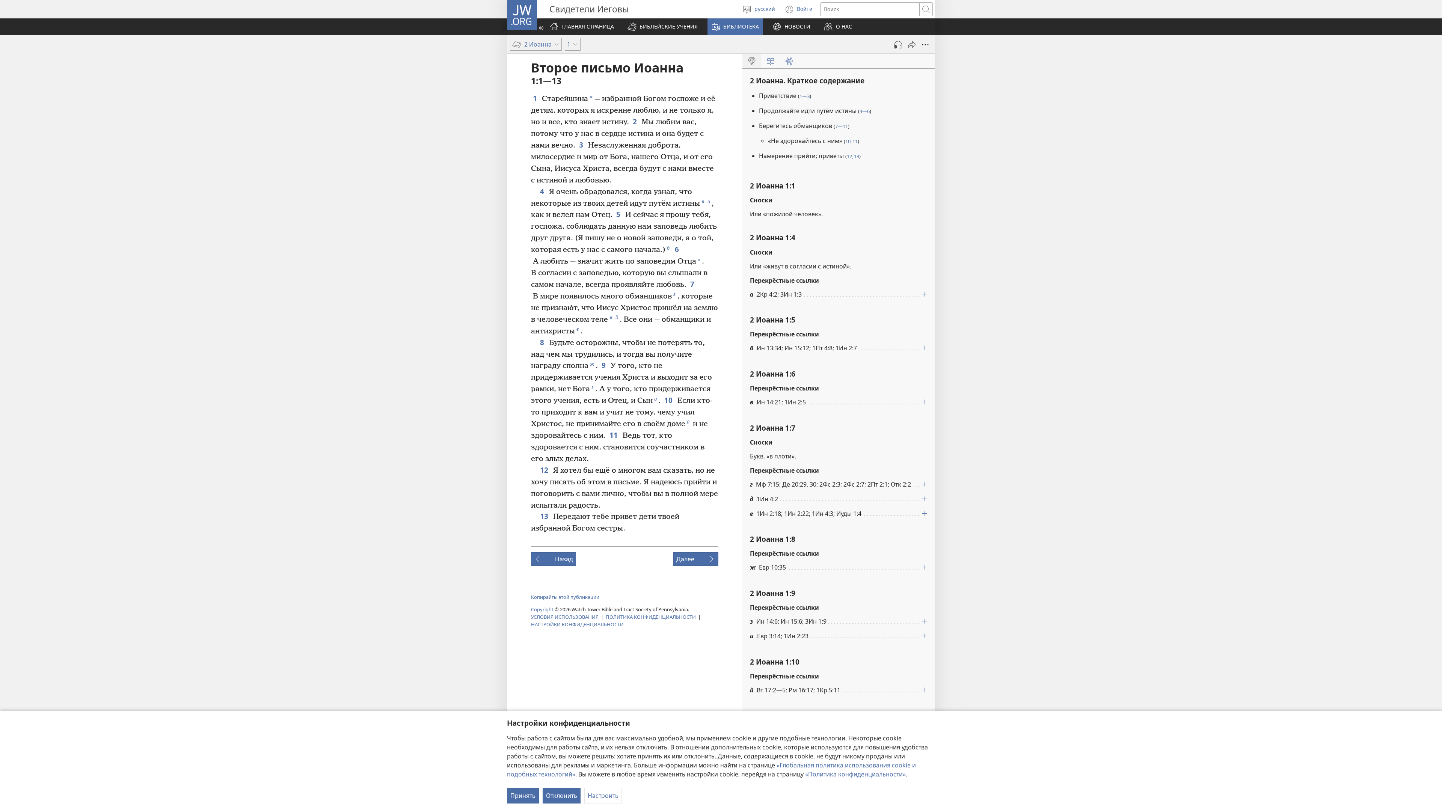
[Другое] (925, 44)
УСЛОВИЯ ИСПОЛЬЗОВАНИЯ (565, 617)
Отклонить (561, 795)
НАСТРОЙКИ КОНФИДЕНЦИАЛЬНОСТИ (577, 624)
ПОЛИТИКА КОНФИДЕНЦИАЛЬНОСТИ (651, 617)
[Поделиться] (912, 44)
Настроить (603, 795)
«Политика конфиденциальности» (855, 774)
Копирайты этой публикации (565, 597)
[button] (662, 26)
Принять (522, 795)
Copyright (542, 609)
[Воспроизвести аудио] (898, 44)
